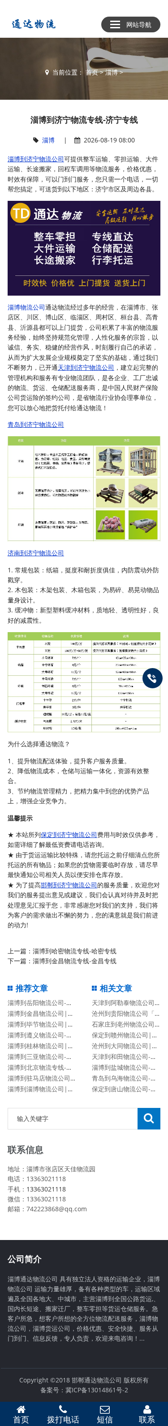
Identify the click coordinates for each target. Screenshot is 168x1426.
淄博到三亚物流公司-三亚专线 (49, 1056)
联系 (147, 1419)
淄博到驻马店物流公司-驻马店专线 (56, 1078)
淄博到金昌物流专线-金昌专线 (74, 961)
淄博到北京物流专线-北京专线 (49, 1067)
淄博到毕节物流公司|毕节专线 (50, 1024)
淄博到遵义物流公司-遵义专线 (49, 1035)
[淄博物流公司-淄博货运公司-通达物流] (32, 24)
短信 (105, 1419)
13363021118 (46, 1189)
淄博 (111, 72)
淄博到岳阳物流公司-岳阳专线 (49, 1002)
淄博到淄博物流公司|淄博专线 (50, 1089)
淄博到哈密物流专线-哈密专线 (74, 951)
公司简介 (25, 1259)
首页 (92, 72)
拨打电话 (63, 1419)
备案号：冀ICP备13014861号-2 (84, 1390)
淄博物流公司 (26, 307)
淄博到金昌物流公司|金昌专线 (50, 1013)
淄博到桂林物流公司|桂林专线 (50, 1045)
